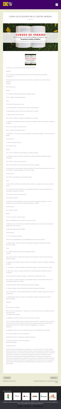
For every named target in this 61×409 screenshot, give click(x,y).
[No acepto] (59, 404)
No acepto (28, 406)
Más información (38, 406)
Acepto (20, 406)
